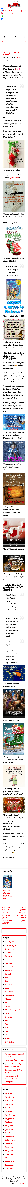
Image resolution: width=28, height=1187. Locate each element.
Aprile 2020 (9, 1154)
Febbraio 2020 (9, 1161)
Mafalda (8, 999)
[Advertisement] (14, 25)
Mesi (6, 1002)
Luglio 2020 (9, 1143)
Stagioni (7, 1034)
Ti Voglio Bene (9, 1042)
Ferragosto (8, 970)
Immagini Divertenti (11, 992)
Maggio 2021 (9, 1125)
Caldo (7, 959)
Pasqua (7, 1020)
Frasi (6, 981)
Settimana (8, 1027)
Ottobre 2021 (9, 1122)
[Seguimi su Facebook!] (19, 37)
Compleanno (8, 963)
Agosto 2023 (9, 1111)
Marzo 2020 (9, 1158)
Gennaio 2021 (9, 1129)
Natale (7, 1013)
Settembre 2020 (10, 1140)
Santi (6, 1024)
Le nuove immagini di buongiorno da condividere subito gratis (13, 1079)
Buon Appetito (9, 941)
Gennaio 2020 (9, 1165)
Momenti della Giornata (12, 1009)
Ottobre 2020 (9, 1136)
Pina (10, 61)
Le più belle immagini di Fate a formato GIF (21, 914)
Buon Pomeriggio (10, 945)
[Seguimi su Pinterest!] (8, 37)
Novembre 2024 (10, 1097)
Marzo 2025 (9, 1093)
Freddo (7, 988)
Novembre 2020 (10, 1132)
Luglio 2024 (9, 1104)
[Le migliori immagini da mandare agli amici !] (14, 4)
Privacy (22, 1183)
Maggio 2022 (9, 1118)
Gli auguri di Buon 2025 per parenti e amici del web (13, 1065)
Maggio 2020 (9, 1150)
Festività (8, 974)
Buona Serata (9, 949)
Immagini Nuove (10, 995)
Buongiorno (8, 956)
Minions (7, 1006)
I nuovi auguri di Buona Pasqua (14, 1060)
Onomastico (8, 1017)
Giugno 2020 (9, 1147)
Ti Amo (7, 1038)
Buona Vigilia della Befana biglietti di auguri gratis (8, 894)
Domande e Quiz (10, 966)
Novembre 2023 (10, 1107)
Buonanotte (8, 952)
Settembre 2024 (10, 1100)
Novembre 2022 (10, 1115)
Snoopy (7, 1031)
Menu (3, 41)
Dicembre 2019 (9, 1168)
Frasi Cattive (9, 984)
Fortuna (7, 977)
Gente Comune (14, 177)
